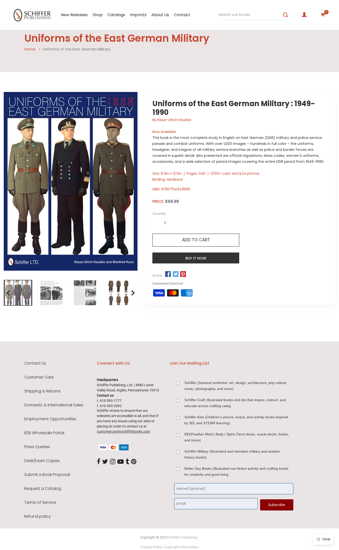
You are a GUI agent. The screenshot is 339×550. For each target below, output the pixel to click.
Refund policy (37, 516)
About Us (160, 15)
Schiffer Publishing (182, 537)
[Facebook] (98, 461)
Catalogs (116, 15)
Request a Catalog (42, 489)
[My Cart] (322, 14)
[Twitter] (105, 461)
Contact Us (35, 363)
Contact (182, 15)
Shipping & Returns (42, 391)
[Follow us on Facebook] (168, 274)
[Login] (304, 14)
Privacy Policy (151, 547)
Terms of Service (40, 503)
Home (29, 49)
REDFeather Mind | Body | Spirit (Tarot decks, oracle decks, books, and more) (236, 437)
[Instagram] (112, 461)
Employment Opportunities (50, 419)
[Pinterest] (133, 461)
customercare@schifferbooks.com (123, 431)
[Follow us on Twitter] (175, 274)
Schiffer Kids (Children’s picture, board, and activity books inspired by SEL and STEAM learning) (236, 420)
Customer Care (39, 377)
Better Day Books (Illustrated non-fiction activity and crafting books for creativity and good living (236, 471)
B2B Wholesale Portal (44, 433)
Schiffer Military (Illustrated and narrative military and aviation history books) (232, 454)
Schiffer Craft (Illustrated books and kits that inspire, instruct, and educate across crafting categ (235, 403)
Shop (97, 15)
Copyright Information (181, 547)
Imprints (138, 15)
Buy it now (195, 258)
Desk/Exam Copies (42, 461)
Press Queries (37, 447)
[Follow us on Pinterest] (183, 274)
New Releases (74, 15)
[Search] (285, 15)
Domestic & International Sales (53, 405)
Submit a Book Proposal (47, 475)
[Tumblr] (127, 461)
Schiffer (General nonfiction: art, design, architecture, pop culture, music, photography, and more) (235, 386)
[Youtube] (120, 461)
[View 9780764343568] (18, 293)
